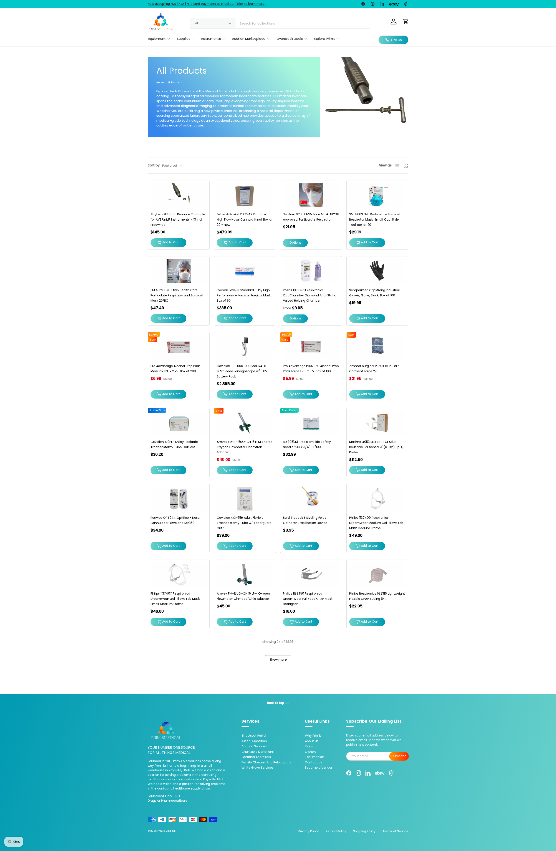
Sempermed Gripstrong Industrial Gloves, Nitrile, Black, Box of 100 (374, 293)
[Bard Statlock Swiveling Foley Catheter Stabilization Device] (311, 499)
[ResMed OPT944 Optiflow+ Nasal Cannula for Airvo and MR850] (179, 499)
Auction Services (254, 746)
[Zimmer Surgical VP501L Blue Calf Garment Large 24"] (377, 347)
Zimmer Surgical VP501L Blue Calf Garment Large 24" (374, 368)
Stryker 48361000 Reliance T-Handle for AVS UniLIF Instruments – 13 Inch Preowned (178, 219)
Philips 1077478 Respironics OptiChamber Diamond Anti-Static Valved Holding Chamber (309, 295)
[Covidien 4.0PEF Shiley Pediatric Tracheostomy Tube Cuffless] (179, 423)
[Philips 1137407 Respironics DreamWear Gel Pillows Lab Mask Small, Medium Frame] (179, 574)
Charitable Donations (258, 752)
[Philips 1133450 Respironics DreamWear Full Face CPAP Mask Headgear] (311, 574)
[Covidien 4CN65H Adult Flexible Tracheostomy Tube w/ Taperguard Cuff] (245, 499)
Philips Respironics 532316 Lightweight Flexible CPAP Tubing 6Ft (377, 596)
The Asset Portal (254, 735)
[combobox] (280, 23)
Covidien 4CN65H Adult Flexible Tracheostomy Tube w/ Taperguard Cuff (244, 522)
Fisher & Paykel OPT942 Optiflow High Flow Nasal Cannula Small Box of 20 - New (245, 219)
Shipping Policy (364, 831)
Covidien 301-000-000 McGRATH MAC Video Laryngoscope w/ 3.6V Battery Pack (242, 371)
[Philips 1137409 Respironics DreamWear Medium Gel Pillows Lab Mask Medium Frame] (377, 499)
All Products (174, 82)
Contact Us (313, 762)
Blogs (309, 746)
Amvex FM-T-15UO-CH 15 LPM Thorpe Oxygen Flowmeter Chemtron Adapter (245, 447)
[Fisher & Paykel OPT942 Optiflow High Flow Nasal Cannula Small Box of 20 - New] (245, 195)
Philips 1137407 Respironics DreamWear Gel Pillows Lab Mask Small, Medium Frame (175, 598)
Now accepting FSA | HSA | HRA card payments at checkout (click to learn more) (207, 4)
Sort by (154, 165)
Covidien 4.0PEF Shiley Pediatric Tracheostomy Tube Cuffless (174, 444)
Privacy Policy (308, 831)
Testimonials (314, 757)
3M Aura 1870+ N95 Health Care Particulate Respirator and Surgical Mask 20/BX (177, 295)
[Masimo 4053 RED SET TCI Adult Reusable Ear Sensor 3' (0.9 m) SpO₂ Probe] (377, 423)
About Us (311, 741)
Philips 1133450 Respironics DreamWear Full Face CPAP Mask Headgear (308, 598)
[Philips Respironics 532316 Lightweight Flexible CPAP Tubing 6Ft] (377, 574)
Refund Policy (336, 831)
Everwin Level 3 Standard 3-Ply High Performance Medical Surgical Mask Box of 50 (244, 295)
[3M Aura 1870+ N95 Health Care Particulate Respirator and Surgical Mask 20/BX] (179, 271)
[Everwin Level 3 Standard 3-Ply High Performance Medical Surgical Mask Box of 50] (245, 271)
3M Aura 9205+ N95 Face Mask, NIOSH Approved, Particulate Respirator (311, 217)
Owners (310, 752)
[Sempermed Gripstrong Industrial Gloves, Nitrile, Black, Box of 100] (377, 271)
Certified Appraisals (256, 757)
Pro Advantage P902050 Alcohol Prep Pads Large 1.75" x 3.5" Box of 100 (311, 368)
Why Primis (313, 735)
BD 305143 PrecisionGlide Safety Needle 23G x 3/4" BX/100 (307, 444)
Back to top (276, 703)
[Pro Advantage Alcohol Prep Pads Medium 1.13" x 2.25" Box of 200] (179, 347)
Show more (278, 660)
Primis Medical (166, 831)
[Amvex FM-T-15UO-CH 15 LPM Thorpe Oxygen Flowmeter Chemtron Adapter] (245, 423)
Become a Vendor (318, 767)
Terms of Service (395, 831)
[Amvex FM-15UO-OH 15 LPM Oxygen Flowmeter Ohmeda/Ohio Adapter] (245, 574)
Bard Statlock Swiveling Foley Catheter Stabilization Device (305, 520)
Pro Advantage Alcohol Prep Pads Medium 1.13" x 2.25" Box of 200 (175, 368)
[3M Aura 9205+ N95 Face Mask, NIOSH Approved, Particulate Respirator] (311, 195)
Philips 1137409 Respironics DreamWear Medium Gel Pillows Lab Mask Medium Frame (376, 522)
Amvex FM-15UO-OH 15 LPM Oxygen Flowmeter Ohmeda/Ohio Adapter (243, 596)
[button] (405, 21)
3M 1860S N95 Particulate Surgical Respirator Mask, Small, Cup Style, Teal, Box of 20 (374, 219)
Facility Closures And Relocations (266, 762)
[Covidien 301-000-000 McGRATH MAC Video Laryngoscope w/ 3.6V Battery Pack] (245, 347)
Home (160, 82)
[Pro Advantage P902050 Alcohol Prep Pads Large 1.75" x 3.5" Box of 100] (311, 347)
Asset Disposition (254, 741)
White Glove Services (257, 767)
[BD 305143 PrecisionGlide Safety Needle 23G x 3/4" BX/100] (311, 423)
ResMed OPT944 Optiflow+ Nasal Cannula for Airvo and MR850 (175, 520)
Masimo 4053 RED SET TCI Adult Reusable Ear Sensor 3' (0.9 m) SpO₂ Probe (376, 447)
